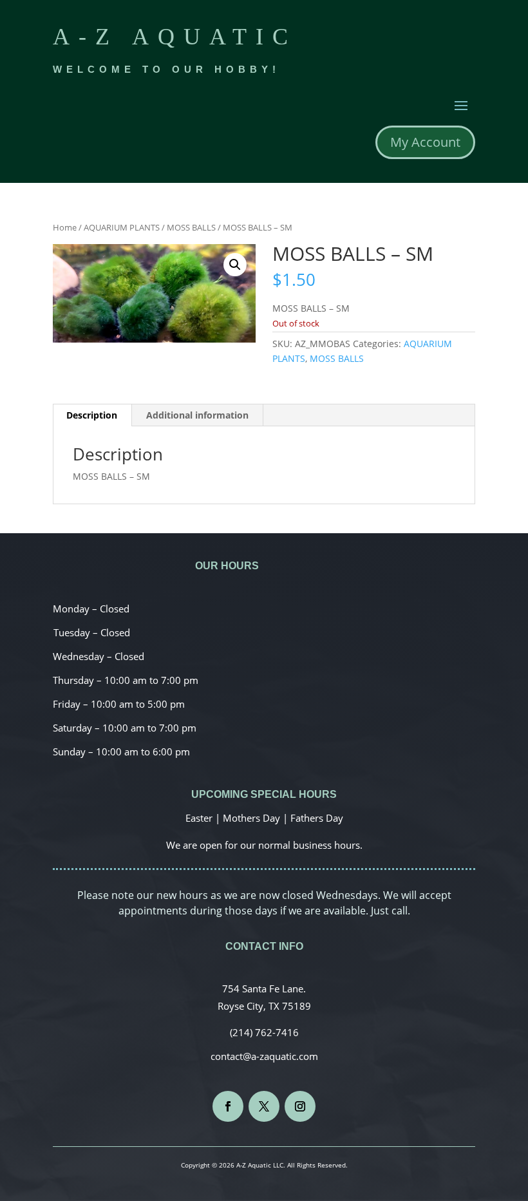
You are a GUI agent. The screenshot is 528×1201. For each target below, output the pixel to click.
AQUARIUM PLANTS (122, 227)
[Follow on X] (264, 1106)
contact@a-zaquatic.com (264, 1056)
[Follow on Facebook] (227, 1106)
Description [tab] (91, 415)
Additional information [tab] (197, 415)
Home (65, 227)
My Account (425, 142)
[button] (235, 264)
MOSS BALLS (191, 227)
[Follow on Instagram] (300, 1106)
